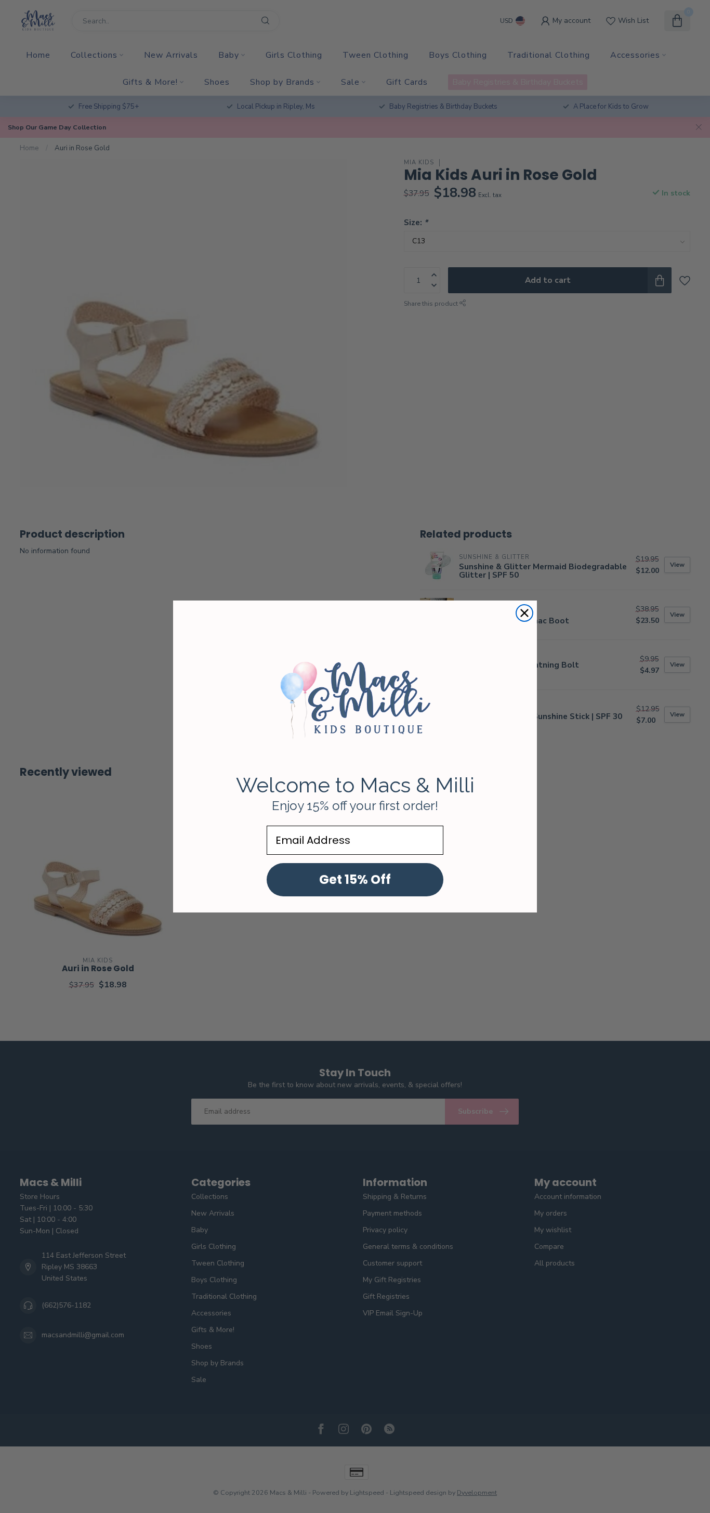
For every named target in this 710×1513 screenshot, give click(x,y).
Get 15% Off (355, 879)
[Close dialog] (524, 613)
